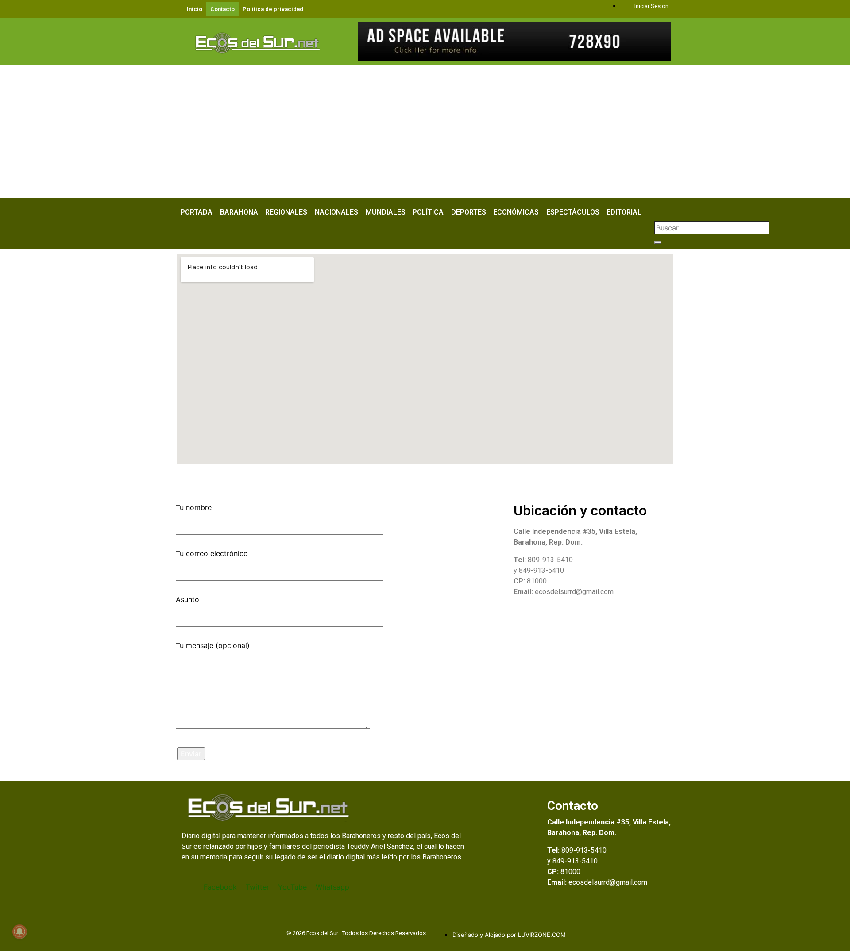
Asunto (187, 599)
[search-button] (657, 242)
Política (428, 212)
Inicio (194, 9)
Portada (196, 212)
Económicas (516, 212)
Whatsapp (332, 886)
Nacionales (336, 212)
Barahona (239, 212)
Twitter (257, 886)
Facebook (220, 886)
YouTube (292, 886)
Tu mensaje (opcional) (213, 645)
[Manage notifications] (19, 931)
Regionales (286, 212)
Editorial (624, 212)
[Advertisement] (425, 131)
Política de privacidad (273, 9)
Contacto (222, 9)
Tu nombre (194, 507)
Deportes (468, 212)
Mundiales (386, 212)
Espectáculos (572, 212)
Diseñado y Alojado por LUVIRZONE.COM (509, 934)
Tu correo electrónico (212, 553)
